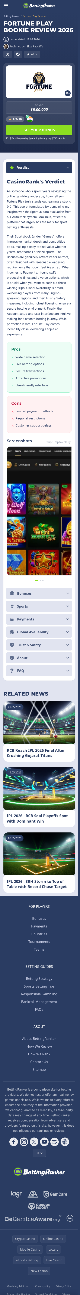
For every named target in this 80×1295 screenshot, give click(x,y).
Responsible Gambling (39, 994)
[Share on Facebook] (18, 54)
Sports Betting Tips (39, 986)
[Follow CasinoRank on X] (34, 1142)
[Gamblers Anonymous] (33, 1194)
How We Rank (39, 1054)
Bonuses (39, 918)
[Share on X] (7, 54)
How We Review (39, 1046)
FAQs (39, 1009)
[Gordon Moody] (39, 1206)
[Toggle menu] (6, 5)
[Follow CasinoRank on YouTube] (44, 1142)
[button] (39, 167)
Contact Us (39, 1061)
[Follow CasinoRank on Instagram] (24, 1142)
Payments (39, 926)
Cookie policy (42, 1286)
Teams (39, 949)
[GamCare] (55, 1194)
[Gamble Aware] (33, 1218)
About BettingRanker (39, 1038)
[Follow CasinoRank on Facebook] (13, 1142)
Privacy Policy (63, 1286)
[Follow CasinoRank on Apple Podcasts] (65, 1142)
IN (37, 1153)
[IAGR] (16, 1194)
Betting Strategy (39, 978)
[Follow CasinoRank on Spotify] (54, 1142)
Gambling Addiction (18, 1286)
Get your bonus (39, 130)
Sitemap (39, 1069)
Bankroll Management (39, 1001)
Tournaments (39, 941)
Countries (39, 934)
